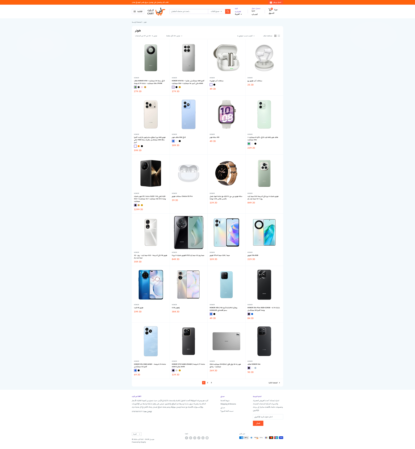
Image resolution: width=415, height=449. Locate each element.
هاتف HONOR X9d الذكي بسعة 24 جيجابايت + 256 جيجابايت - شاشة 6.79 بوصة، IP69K (149, 82)
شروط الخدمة (225, 400)
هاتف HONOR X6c (253, 364)
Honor (136, 78)
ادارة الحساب (255, 13)
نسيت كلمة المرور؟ (226, 411)
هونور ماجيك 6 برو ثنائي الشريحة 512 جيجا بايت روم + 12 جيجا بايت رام (263, 197)
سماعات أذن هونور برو (254, 81)
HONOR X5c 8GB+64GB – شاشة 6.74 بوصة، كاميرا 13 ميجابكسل (150, 365)
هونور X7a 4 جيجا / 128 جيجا (220, 255)
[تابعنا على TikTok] (198, 437)
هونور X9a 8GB (252, 255)
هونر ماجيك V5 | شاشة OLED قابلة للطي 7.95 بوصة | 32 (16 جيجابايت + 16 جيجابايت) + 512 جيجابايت (150, 199)
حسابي (222, 407)
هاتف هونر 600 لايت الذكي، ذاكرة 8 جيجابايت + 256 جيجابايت (262, 138)
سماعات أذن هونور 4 (216, 81)
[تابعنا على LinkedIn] (202, 437)
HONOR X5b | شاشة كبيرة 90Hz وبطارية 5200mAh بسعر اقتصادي (223, 308)
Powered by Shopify (139, 442)
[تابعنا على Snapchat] (207, 437)
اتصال (258, 423)
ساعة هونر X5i (214, 137)
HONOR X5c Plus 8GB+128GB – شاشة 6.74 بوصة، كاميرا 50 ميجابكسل (263, 308)
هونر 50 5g (176, 307)
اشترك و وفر (277, 2)
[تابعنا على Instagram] (194, 437)
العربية (135, 434)
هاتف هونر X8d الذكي (179, 137)
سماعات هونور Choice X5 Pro (182, 196)
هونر (145, 22)
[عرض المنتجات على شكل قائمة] (279, 36)
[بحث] (228, 11)
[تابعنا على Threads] (190, 437)
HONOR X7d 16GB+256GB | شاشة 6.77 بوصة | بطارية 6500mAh (188, 365)
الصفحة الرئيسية (137, 22)
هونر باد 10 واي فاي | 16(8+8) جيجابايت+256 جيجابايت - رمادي (225, 365)
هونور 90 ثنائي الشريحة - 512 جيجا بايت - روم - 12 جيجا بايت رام (150, 256)
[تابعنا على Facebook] (186, 437)
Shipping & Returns (228, 404)
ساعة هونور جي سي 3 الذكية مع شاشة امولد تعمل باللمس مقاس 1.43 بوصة (226, 197)
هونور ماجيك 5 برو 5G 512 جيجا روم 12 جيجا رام (188, 255)
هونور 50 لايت (138, 307)
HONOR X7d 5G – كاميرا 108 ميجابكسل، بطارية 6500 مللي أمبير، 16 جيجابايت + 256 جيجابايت (188, 82)
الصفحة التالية (273, 383)
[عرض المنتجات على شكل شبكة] (275, 36)
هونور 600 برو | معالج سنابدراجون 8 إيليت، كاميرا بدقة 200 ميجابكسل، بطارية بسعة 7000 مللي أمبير (150, 140)
